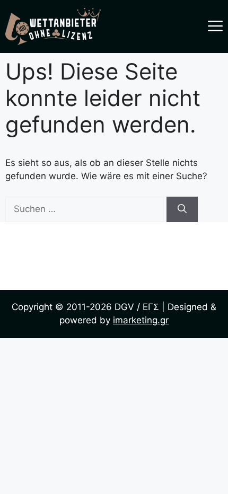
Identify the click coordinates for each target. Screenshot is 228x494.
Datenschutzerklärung (114, 277)
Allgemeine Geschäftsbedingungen (114, 259)
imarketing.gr (141, 320)
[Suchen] (182, 209)
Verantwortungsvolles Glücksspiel (114, 241)
